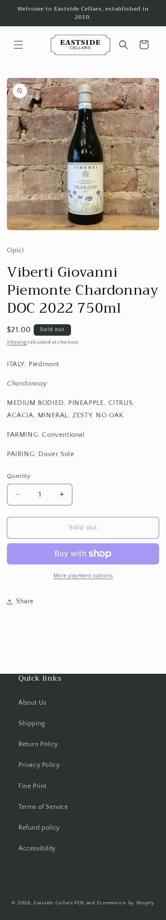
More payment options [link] (83, 576)
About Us (32, 702)
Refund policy (39, 827)
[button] (18, 45)
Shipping (17, 342)
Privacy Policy (38, 765)
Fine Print (32, 786)
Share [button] (25, 601)
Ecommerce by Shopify (125, 903)
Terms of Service (43, 807)
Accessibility (37, 848)
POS (79, 903)
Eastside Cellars (53, 903)
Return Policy (38, 744)
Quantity (18, 476)
